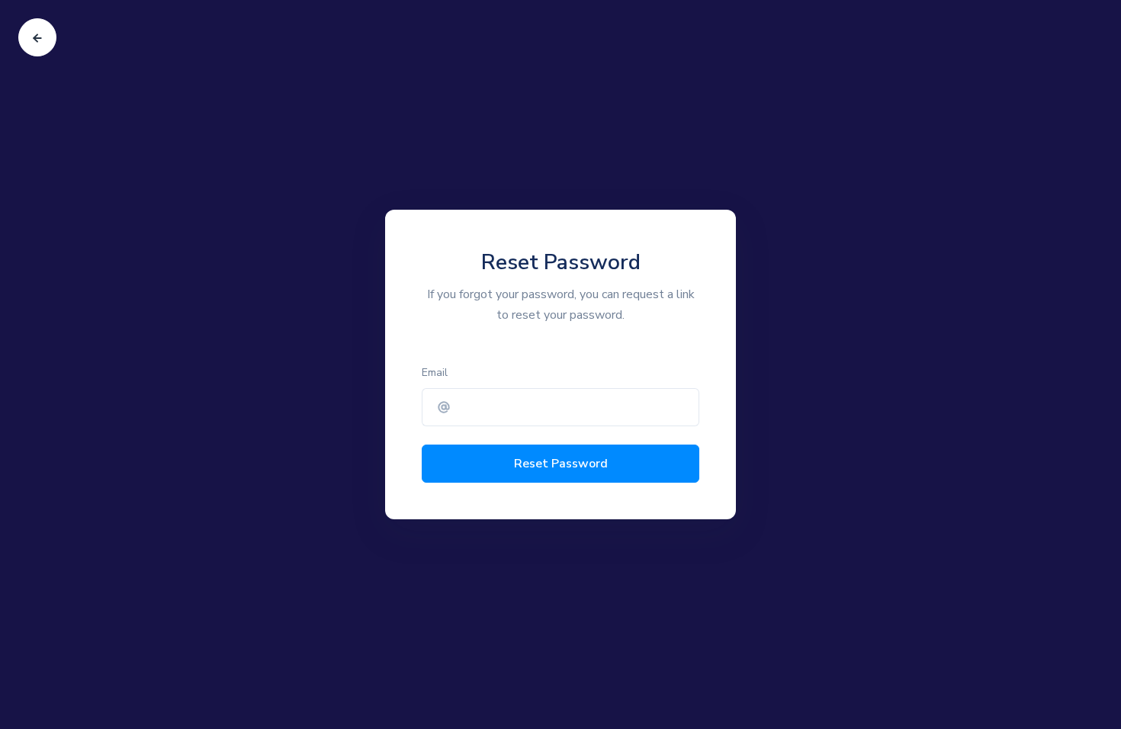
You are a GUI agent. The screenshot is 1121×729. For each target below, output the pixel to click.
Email (435, 372)
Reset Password (561, 463)
